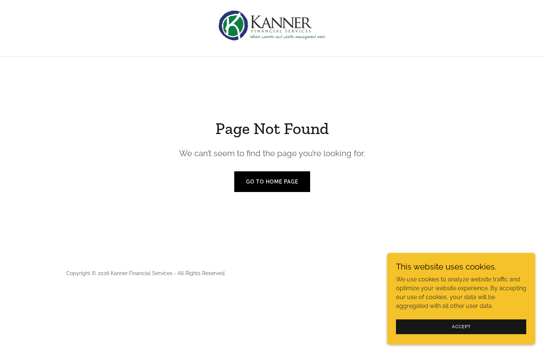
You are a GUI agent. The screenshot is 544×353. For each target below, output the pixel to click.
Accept (461, 326)
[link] (272, 27)
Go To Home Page (272, 182)
